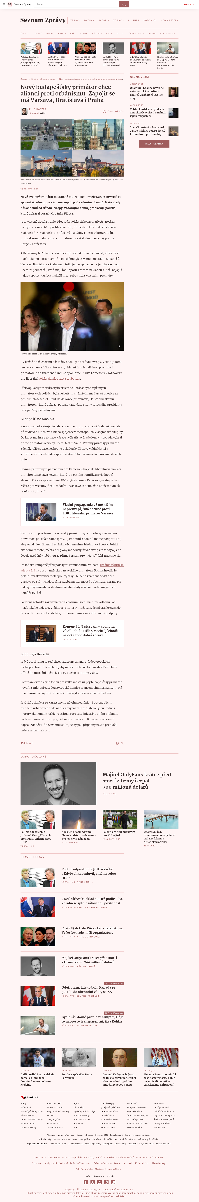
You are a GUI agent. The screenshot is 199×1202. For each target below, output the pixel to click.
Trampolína (84, 1139)
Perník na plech (107, 1127)
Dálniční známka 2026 (164, 1111)
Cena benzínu (116, 1135)
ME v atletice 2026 (82, 1119)
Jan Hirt (50, 1115)
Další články (154, 144)
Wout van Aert (53, 1123)
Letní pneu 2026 (161, 1107)
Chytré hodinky (146, 1143)
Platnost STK (159, 1127)
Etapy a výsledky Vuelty (58, 1111)
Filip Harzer (37, 109)
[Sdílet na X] (122, 743)
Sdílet (121, 111)
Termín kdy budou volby (32, 1119)
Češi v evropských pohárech (137, 1135)
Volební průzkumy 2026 (31, 1111)
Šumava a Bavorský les (137, 1115)
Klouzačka (107, 1139)
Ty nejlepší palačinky (110, 1107)
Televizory (133, 1143)
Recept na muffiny (109, 1111)
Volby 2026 (26, 1107)
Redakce (100, 1158)
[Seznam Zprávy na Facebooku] (86, 1182)
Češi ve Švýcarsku (135, 1119)
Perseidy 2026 (101, 1135)
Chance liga (79, 1107)
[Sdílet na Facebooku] (117, 743)
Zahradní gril (144, 1139)
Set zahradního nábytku (125, 1139)
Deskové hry (120, 1143)
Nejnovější (139, 76)
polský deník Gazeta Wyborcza (59, 378)
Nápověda (76, 1158)
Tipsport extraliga (82, 1115)
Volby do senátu (28, 1123)
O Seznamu (54, 1158)
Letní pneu (108, 1143)
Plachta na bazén (69, 1139)
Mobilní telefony (58, 1143)
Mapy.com (70, 1135)
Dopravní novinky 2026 (164, 1115)
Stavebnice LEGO (75, 1143)
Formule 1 (78, 1123)
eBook (110, 111)
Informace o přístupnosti (149, 1158)
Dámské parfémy (93, 1143)
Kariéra (65, 1158)
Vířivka (155, 1139)
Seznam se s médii (123, 1163)
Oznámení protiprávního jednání (50, 1163)
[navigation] (3, 4)
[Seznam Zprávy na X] (92, 1182)
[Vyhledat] (124, 4)
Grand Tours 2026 (55, 1127)
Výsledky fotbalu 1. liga (84, 1111)
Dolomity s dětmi (135, 1127)
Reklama (112, 1158)
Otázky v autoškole (162, 1123)
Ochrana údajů (126, 1158)
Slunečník (96, 1139)
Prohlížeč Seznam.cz (81, 1163)
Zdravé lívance (107, 1115)
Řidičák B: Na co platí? (164, 1119)
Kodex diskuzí (142, 1163)
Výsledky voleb (27, 1115)
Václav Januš (86, 966)
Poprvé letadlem (134, 1111)
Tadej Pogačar (53, 1119)
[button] (31, 48)
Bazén (57, 1139)
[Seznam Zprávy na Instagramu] (99, 1182)
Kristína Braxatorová (92, 907)
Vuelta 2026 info (54, 1107)
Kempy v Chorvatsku (136, 1107)
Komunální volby (28, 1127)
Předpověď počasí (85, 1135)
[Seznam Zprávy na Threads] (106, 1182)
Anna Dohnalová (88, 937)
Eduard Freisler (87, 996)
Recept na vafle (107, 1123)
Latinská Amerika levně (138, 1123)
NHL (76, 1127)
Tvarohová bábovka (109, 1119)
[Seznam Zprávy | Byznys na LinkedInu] (113, 1182)
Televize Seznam (103, 1163)
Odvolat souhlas (84, 1169)
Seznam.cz (188, 4)
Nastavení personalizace (108, 1169)
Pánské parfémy (163, 1143)
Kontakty (89, 1158)
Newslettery (158, 1163)
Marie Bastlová (87, 1025)
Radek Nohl (85, 882)
